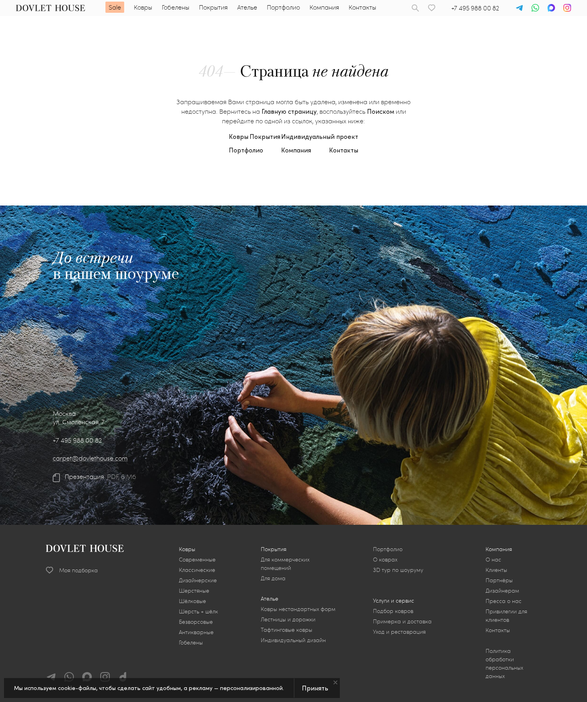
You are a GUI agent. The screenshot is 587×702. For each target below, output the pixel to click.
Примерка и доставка (402, 621)
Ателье (247, 7)
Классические (197, 569)
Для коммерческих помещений (285, 563)
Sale (115, 7)
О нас (493, 559)
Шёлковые (192, 601)
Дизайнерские (198, 580)
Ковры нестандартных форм (298, 609)
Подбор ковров (393, 611)
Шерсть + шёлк (198, 611)
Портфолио (283, 7)
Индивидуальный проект (319, 136)
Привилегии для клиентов (506, 615)
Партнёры (499, 580)
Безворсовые (196, 621)
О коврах (385, 559)
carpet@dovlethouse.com (90, 458)
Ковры (143, 7)
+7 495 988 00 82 (475, 8)
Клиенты (496, 569)
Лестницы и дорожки (288, 619)
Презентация (84, 477)
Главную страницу (289, 111)
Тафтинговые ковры (286, 629)
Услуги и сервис (393, 600)
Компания (324, 7)
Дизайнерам (502, 590)
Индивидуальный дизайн (293, 640)
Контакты (362, 7)
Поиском (380, 111)
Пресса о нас (504, 601)
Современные (197, 559)
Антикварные (196, 632)
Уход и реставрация (399, 631)
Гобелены (175, 7)
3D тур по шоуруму (398, 569)
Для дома (273, 578)
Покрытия (213, 7)
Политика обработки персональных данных (504, 663)
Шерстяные (194, 590)
